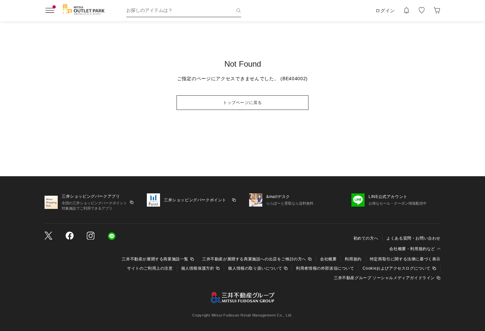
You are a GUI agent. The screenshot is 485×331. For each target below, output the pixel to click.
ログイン (385, 10)
